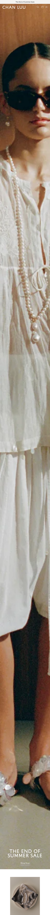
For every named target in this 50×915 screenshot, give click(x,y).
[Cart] (42, 7)
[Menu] (45, 7)
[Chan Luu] (14, 8)
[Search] (38, 7)
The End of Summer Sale (25, 2)
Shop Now (25, 863)
